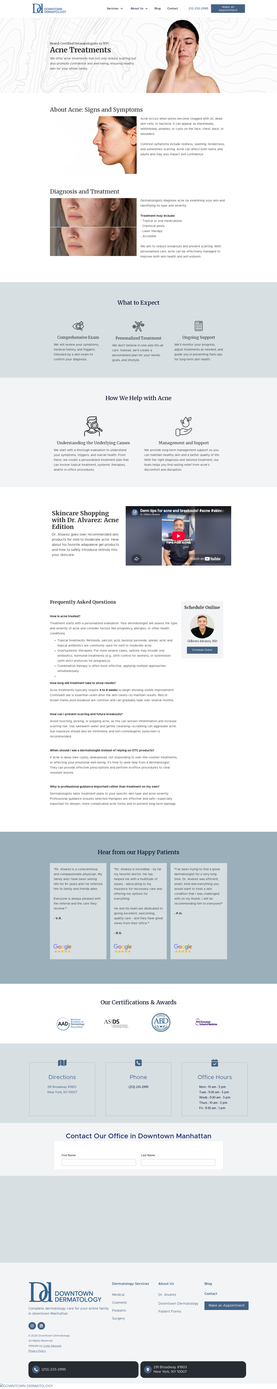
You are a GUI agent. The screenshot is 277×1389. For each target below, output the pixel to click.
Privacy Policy (37, 1351)
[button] (116, 9)
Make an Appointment (228, 8)
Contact (172, 8)
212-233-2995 (198, 8)
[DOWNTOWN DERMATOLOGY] (138, 1386)
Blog (158, 8)
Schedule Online (202, 650)
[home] (49, 8)
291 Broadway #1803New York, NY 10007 (62, 1089)
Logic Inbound (52, 1346)
